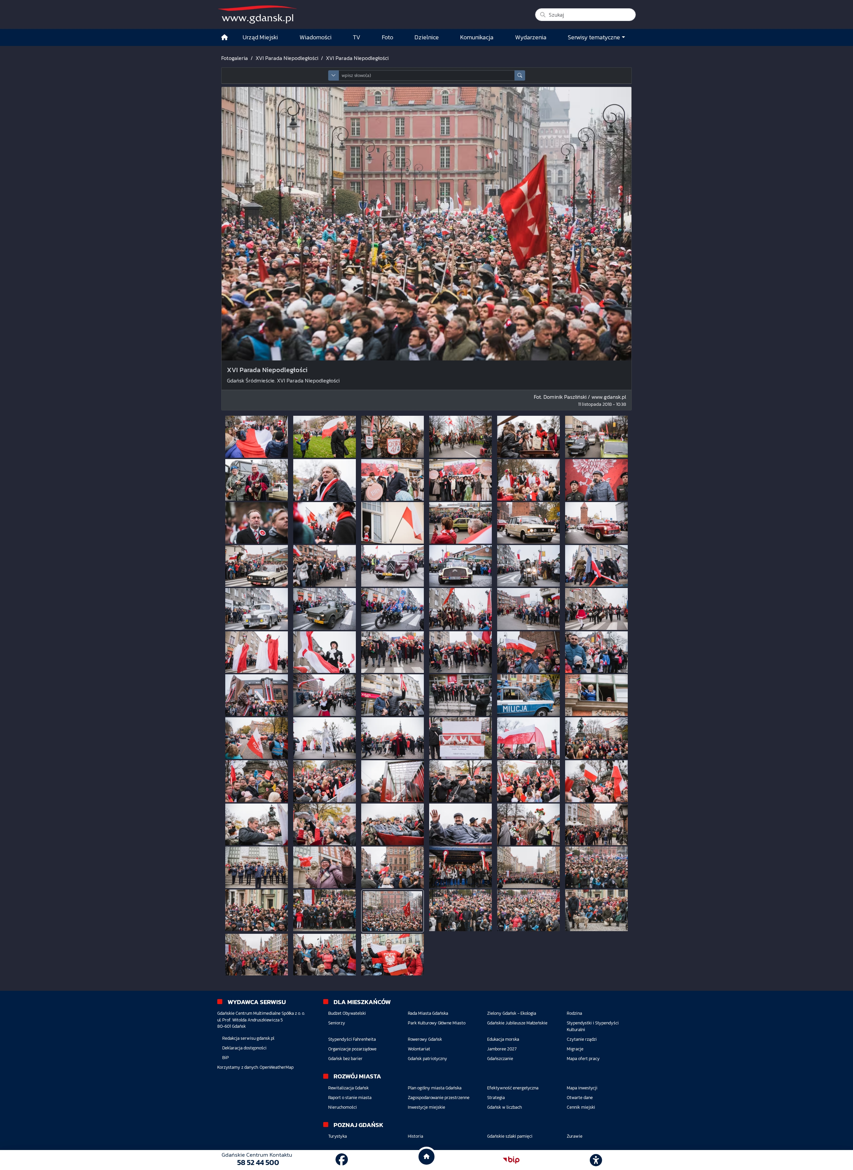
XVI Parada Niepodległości (287, 58)
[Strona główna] (224, 37)
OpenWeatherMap (277, 1067)
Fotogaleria (234, 58)
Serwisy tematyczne (594, 37)
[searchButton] (519, 75)
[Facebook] (342, 1160)
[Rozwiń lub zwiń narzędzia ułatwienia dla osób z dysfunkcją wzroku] (596, 1160)
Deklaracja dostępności (244, 1048)
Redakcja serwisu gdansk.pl (248, 1038)
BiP (225, 1057)
